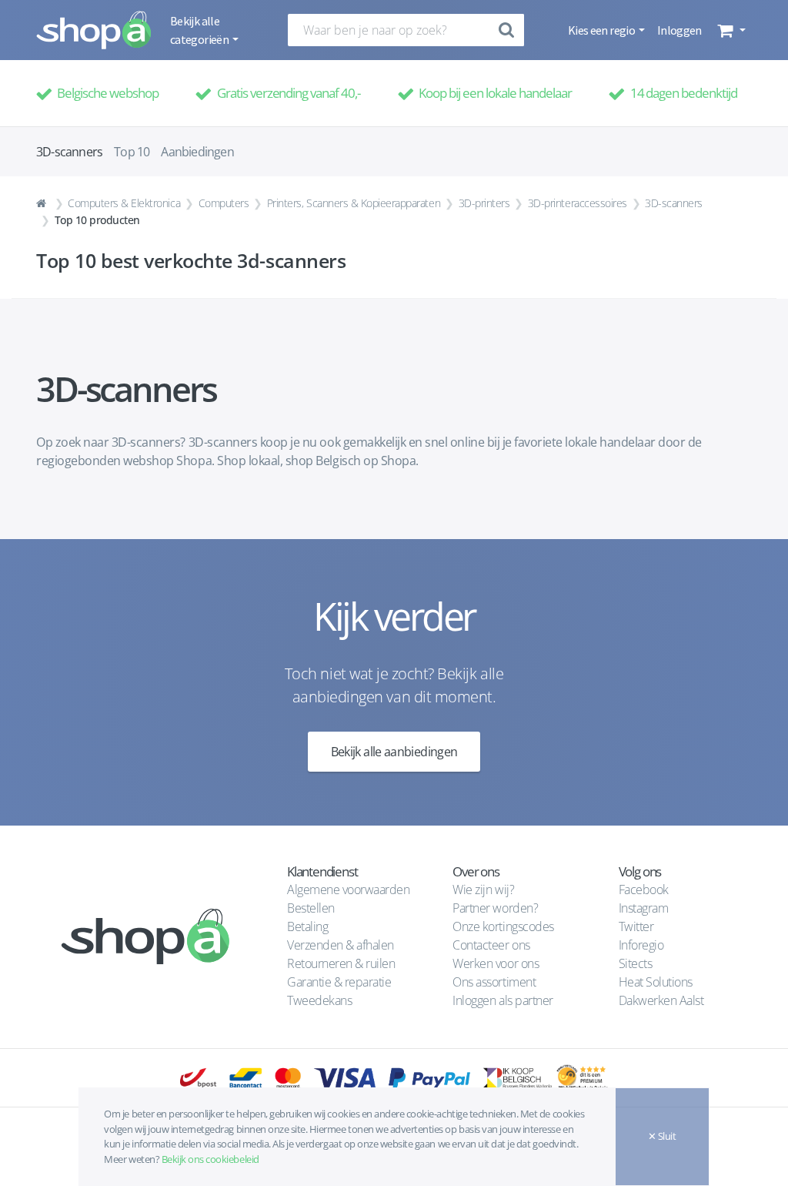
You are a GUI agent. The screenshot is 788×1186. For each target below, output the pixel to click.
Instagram (644, 908)
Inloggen (679, 30)
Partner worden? (495, 908)
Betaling (307, 926)
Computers (224, 203)
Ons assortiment (494, 981)
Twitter (636, 926)
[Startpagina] (43, 203)
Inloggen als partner (502, 1000)
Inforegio (642, 944)
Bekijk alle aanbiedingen (394, 751)
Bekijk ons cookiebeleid (210, 1159)
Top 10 (131, 151)
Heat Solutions (657, 981)
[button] (730, 30)
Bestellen (311, 908)
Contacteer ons (490, 944)
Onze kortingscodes (502, 926)
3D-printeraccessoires (577, 203)
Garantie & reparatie (339, 981)
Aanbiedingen (197, 151)
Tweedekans (319, 1000)
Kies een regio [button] (602, 30)
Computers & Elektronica (124, 203)
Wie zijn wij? (483, 889)
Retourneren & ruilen (341, 963)
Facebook (644, 889)
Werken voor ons (495, 963)
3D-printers (484, 203)
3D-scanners (674, 203)
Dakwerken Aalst (662, 1000)
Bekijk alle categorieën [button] (200, 30)
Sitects (637, 963)
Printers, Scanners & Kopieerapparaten (353, 203)
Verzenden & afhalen (340, 944)
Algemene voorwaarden (348, 889)
